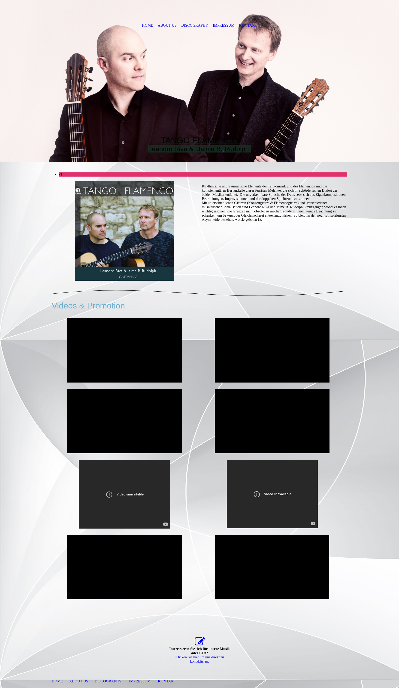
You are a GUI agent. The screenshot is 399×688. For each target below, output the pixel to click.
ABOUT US (167, 25)
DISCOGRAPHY (194, 25)
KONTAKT (248, 25)
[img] (199, 81)
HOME (147, 25)
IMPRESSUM (223, 25)
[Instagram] (60, 174)
